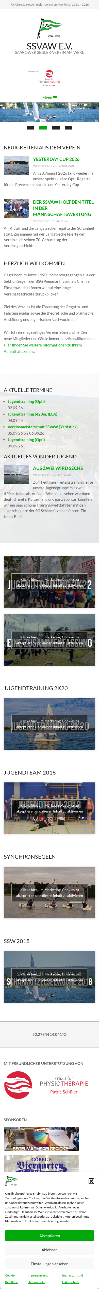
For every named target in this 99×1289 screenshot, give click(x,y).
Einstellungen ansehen (49, 1263)
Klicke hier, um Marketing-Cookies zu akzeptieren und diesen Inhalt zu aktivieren (49, 582)
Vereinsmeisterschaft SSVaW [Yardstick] (43, 426)
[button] (91, 1181)
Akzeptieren (49, 1235)
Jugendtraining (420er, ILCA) (32, 414)
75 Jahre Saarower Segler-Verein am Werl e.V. (49, 4)
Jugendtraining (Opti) (26, 401)
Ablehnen (49, 1249)
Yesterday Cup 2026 (56, 159)
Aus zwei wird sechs (58, 468)
